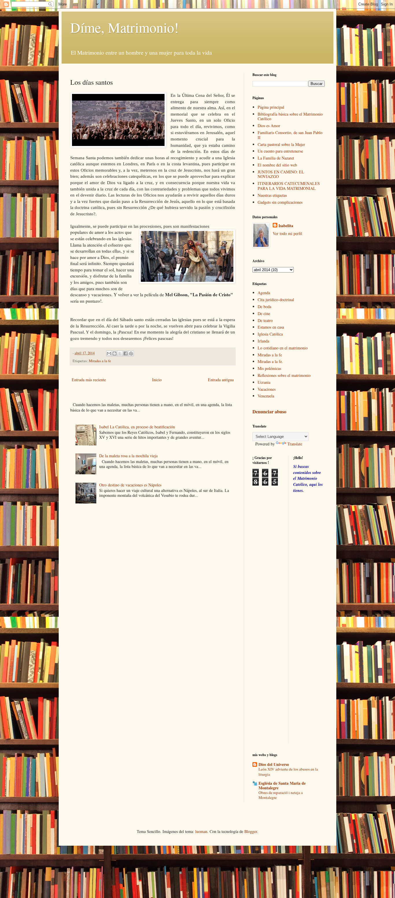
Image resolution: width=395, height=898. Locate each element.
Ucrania (264, 382)
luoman (201, 831)
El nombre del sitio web (277, 165)
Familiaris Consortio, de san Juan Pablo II (290, 135)
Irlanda (263, 341)
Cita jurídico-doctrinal (276, 299)
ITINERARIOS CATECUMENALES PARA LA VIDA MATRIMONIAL (289, 186)
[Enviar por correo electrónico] (109, 353)
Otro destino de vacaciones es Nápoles (130, 485)
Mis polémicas (269, 368)
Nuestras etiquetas (272, 195)
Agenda (264, 292)
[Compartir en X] (120, 353)
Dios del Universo (274, 764)
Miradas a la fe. (270, 361)
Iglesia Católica (270, 334)
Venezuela (266, 396)
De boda (264, 306)
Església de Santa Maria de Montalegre (282, 785)
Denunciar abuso (269, 411)
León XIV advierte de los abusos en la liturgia (288, 771)
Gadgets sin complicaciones (280, 202)
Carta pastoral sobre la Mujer (281, 144)
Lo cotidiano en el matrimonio (283, 348)
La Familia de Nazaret (276, 158)
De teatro (265, 320)
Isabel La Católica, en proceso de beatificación (137, 426)
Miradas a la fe (100, 360)
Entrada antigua (221, 379)
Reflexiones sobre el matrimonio (284, 375)
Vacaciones (267, 389)
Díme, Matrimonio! (124, 27)
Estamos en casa (271, 327)
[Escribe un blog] (114, 353)
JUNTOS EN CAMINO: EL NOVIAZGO (281, 174)
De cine (264, 313)
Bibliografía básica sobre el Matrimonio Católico (290, 116)
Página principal (271, 107)
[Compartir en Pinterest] (131, 353)
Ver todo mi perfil (287, 233)
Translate (294, 444)
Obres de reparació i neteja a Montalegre (281, 795)
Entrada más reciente (89, 379)
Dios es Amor (269, 125)
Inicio (157, 379)
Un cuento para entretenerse (280, 151)
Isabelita (285, 226)
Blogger (250, 831)
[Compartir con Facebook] (125, 353)
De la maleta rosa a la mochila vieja (128, 455)
